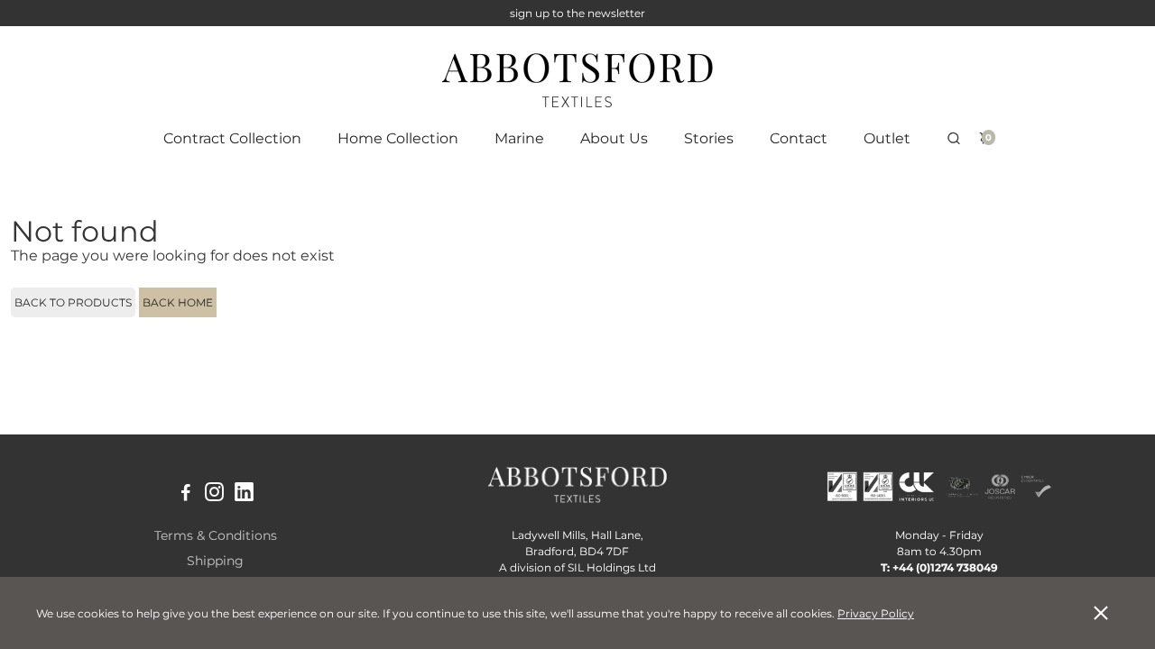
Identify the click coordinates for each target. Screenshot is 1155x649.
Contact (798, 138)
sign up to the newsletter (577, 13)
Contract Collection (232, 138)
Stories (709, 138)
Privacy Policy (875, 613)
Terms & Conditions (215, 535)
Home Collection (397, 138)
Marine (519, 138)
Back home (178, 302)
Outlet (887, 138)
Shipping (215, 560)
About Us (614, 138)
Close (1101, 613)
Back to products (73, 302)
